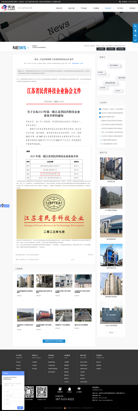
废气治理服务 (122, 73)
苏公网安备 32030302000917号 (73, 408)
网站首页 (59, 8)
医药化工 (66, 368)
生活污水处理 (83, 381)
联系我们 (133, 8)
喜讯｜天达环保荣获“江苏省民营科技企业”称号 (113, 45)
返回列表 (90, 254)
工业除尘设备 (51, 365)
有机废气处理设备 (52, 368)
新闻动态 (108, 8)
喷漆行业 (66, 375)
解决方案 (72, 8)
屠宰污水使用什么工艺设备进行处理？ (28, 259)
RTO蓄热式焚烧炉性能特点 (109, 140)
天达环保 (39, 63)
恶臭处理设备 (51, 362)
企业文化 (18, 365)
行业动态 (110, 49)
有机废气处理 (113, 64)
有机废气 (111, 83)
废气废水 (82, 378)
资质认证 (18, 368)
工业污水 (66, 381)
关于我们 (120, 8)
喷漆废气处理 (83, 365)
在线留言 (98, 368)
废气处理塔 (118, 70)
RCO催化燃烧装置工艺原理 (109, 144)
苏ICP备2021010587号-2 (88, 408)
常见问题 (120, 49)
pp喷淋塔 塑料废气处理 (107, 117)
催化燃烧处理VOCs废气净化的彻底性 (27, 255)
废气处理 (103, 88)
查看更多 (111, 332)
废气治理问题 (100, 72)
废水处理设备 (51, 372)
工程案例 (96, 8)
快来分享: (73, 259)
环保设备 (51, 355)
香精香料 (66, 365)
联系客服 (98, 365)
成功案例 (67, 355)
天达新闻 (101, 49)
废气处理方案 (117, 90)
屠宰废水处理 (83, 368)
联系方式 (98, 362)
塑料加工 (66, 378)
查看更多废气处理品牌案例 (54, 341)
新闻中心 (35, 355)
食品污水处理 (83, 362)
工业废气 (82, 372)
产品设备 (84, 8)
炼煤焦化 (66, 372)
